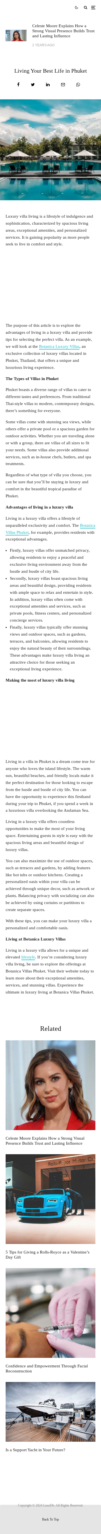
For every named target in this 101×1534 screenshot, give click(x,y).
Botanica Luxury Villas (59, 346)
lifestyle (28, 957)
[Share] (18, 84)
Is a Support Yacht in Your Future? (35, 1450)
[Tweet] (33, 84)
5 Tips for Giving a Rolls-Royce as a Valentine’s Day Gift (47, 1254)
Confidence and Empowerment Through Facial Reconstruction (47, 1368)
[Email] (63, 84)
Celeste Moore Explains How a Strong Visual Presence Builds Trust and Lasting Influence (63, 31)
